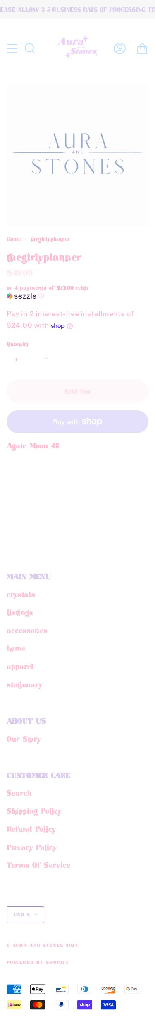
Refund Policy (31, 828)
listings (20, 612)
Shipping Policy (34, 810)
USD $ (22, 914)
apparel (20, 666)
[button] (63, 292)
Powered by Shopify (38, 962)
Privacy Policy (32, 847)
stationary (25, 684)
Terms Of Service (38, 865)
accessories (27, 630)
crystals (21, 594)
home (16, 648)
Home (14, 239)
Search (19, 792)
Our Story (24, 738)
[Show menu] (13, 48)
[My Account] (120, 48)
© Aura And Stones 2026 (42, 945)
